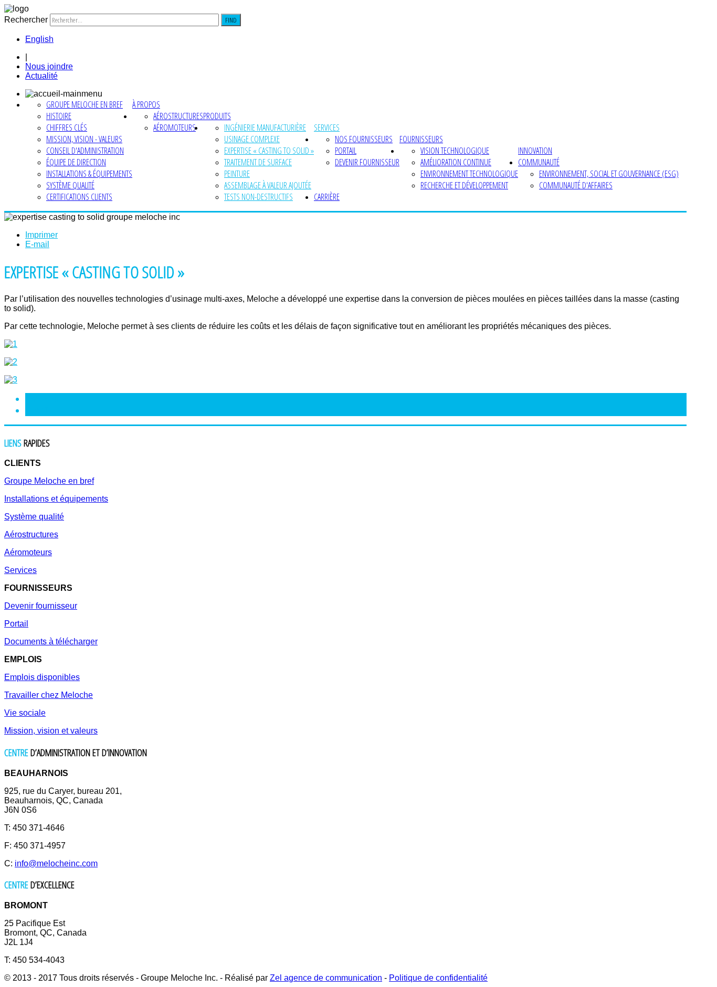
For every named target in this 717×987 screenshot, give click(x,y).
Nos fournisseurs (364, 139)
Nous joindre (49, 66)
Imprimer (41, 234)
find (231, 20)
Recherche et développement (464, 185)
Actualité (41, 75)
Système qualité (70, 185)
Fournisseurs (421, 139)
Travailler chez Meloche (48, 695)
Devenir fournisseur (367, 162)
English (39, 39)
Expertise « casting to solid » (269, 150)
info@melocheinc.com (56, 863)
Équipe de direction (76, 162)
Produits (217, 116)
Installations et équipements (56, 498)
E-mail (37, 244)
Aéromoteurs (174, 127)
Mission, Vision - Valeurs (84, 139)
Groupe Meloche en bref (84, 104)
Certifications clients (79, 197)
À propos (146, 104)
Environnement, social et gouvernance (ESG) (609, 173)
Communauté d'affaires (576, 185)
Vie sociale (25, 712)
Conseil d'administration (85, 150)
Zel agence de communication (326, 977)
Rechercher (26, 19)
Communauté (539, 162)
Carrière (327, 197)
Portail (345, 150)
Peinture (237, 173)
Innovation (535, 150)
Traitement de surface (258, 162)
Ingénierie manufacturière (265, 127)
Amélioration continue (455, 162)
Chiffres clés (66, 127)
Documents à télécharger (51, 641)
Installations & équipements (89, 173)
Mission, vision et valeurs (51, 730)
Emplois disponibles (42, 677)
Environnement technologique (469, 173)
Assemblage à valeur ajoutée (267, 185)
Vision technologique (454, 150)
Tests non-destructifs (258, 197)
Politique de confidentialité (438, 977)
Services (327, 127)
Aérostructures (178, 116)
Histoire (58, 116)
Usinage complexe (252, 139)
